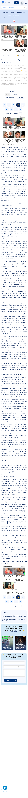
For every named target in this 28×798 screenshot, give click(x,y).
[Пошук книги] (25, 7)
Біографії (6, 12)
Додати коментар (11, 680)
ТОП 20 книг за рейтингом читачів (14, 18)
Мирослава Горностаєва (7, 70)
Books (8, 3)
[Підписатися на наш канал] (14, 21)
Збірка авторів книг (14, 15)
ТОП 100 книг (21, 12)
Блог (12, 12)
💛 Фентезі (23, 70)
